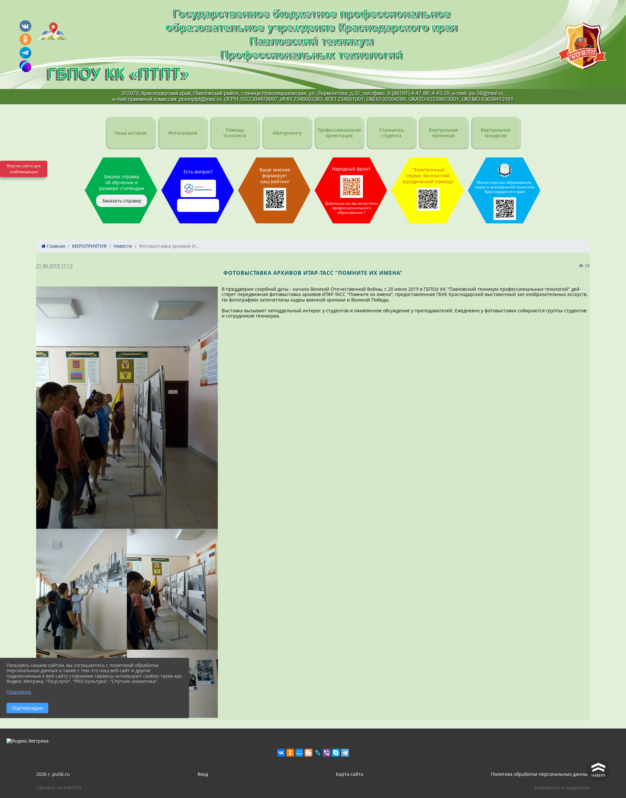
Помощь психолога (234, 132)
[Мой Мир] (299, 753)
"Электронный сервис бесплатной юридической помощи (428, 176)
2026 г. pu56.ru (53, 774)
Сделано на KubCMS (59, 787)
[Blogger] (308, 753)
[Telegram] (345, 753)
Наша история (130, 133)
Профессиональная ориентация (339, 132)
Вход (203, 774)
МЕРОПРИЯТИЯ (89, 246)
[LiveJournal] (317, 753)
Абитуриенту (287, 133)
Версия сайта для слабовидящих (24, 168)
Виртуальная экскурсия (495, 132)
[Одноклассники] (290, 753)
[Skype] (336, 753)
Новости (122, 246)
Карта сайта (349, 774)
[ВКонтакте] (281, 753)
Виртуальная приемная (443, 132)
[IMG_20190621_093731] (172, 589)
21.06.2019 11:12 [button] (54, 265)
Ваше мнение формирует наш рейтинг (275, 176)
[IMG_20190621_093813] (81, 589)
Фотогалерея (182, 133)
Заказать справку (121, 201)
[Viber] (327, 753)
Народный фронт (351, 190)
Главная (55, 246)
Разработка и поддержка (562, 787)
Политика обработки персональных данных (540, 774)
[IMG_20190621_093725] (127, 408)
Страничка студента (391, 132)
